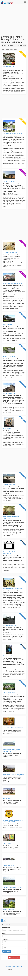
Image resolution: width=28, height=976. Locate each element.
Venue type (5, 939)
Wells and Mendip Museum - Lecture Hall (11, 517)
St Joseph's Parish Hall (10, 252)
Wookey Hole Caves (9, 656)
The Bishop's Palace (9, 692)
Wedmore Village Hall (9, 393)
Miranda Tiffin (7, 428)
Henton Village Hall (9, 356)
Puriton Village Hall (9, 181)
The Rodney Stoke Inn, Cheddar (13, 728)
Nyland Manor (7, 798)
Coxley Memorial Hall (9, 625)
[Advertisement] (14, 20)
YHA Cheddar (7, 843)
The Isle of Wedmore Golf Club (12, 887)
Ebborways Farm (8, 324)
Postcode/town (6, 927)
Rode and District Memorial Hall (12, 283)
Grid (8, 45)
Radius (4, 933)
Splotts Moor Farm (8, 67)
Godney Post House (9, 909)
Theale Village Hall (8, 865)
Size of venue (5, 945)
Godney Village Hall (9, 485)
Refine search (22, 45)
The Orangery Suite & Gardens (12, 134)
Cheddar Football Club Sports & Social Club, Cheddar (13, 821)
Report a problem (14, 958)
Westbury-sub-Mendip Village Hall (13, 775)
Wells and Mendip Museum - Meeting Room (11, 552)
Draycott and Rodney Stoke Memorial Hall (11, 750)
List (4, 45)
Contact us (19, 966)
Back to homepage (11, 966)
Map (12, 45)
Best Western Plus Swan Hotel (12, 589)
